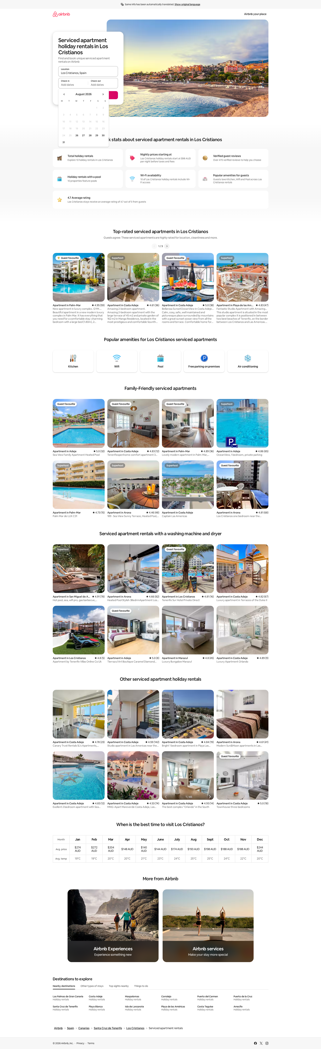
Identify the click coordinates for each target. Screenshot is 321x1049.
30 (103, 135)
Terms (90, 1043)
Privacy (80, 1043)
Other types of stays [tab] (92, 986)
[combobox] (88, 73)
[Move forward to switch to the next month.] (103, 94)
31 (64, 142)
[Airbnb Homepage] (61, 14)
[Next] (167, 246)
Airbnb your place (255, 14)
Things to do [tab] (141, 986)
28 (90, 135)
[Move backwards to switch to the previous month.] (64, 94)
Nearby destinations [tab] (64, 986)
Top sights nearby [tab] (119, 986)
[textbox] (73, 85)
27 (83, 135)
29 (96, 135)
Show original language (187, 4)
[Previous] (154, 246)
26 (76, 135)
